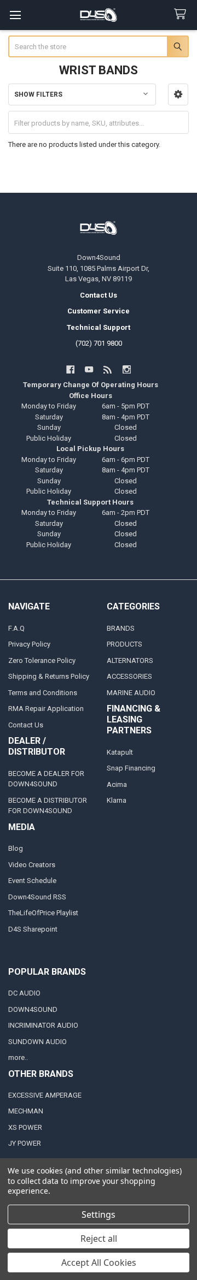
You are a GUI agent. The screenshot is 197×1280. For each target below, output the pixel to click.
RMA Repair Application (46, 708)
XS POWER (25, 1127)
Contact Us (25, 725)
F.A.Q (16, 628)
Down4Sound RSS (37, 897)
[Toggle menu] (15, 15)
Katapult (120, 752)
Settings (98, 1214)
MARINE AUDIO (131, 693)
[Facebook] (70, 369)
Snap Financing (131, 768)
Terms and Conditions (42, 693)
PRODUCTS (124, 644)
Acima (117, 784)
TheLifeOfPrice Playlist (43, 913)
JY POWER (24, 1143)
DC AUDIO (24, 993)
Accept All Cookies (98, 1263)
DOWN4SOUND (32, 1009)
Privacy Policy (29, 644)
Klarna (116, 800)
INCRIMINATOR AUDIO (43, 1025)
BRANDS (121, 628)
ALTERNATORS (130, 660)
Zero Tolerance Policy (42, 660)
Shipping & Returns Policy (48, 676)
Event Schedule (32, 880)
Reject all (98, 1238)
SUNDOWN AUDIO (37, 1042)
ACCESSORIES (129, 676)
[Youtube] (89, 369)
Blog (15, 848)
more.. (18, 1057)
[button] (178, 94)
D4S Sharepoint (32, 929)
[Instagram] (127, 369)
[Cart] (182, 14)
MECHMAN (25, 1111)
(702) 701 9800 (99, 343)
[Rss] (108, 369)
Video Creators (31, 865)
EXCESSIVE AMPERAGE (45, 1095)
